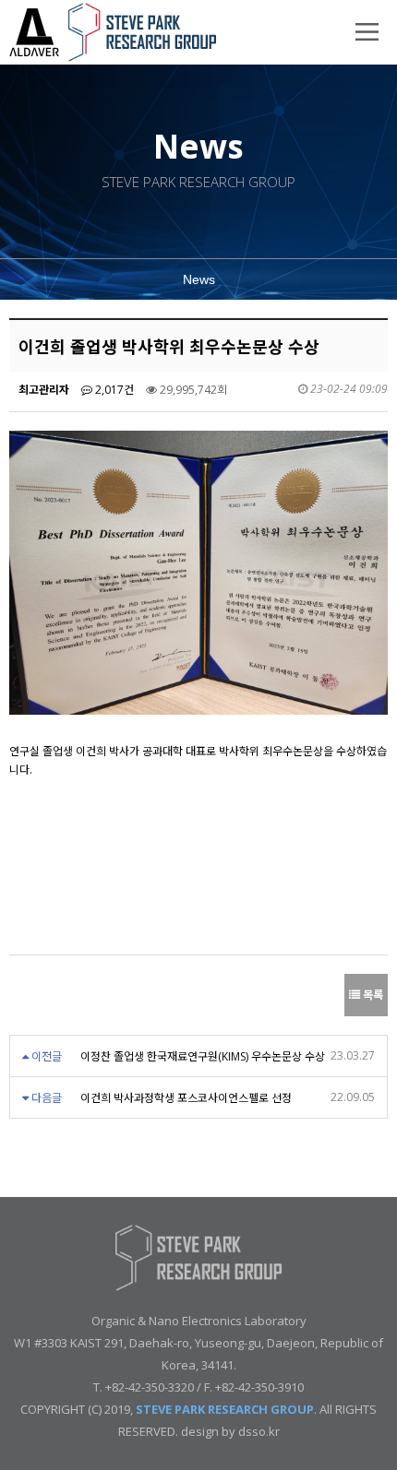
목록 (371, 994)
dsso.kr (259, 1431)
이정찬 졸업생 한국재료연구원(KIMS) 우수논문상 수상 (202, 1056)
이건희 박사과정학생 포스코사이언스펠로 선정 (186, 1098)
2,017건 (113, 389)
